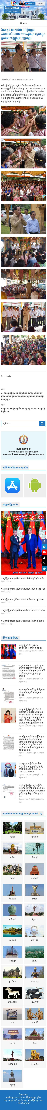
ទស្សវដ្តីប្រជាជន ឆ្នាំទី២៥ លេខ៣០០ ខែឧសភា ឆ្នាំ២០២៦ (22, 599)
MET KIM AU (29, 79)
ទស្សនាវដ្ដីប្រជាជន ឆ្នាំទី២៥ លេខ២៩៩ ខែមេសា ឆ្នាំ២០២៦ (23, 610)
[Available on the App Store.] (12, 486)
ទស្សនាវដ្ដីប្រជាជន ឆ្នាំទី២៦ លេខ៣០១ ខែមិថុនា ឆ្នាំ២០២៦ (23, 589)
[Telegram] (44, 547)
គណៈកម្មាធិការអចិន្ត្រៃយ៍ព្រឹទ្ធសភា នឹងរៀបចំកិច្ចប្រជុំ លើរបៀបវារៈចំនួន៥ (32, 692)
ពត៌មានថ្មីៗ (8, 376)
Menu (25, 23)
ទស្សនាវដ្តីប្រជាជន (10, 505)
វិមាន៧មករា (12, 8)
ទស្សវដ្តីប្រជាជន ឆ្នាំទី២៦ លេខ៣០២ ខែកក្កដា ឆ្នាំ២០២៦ (22, 578)
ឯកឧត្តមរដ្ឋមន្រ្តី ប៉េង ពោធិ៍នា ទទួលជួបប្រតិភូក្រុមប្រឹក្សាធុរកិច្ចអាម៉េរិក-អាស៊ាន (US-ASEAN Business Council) (31, 768)
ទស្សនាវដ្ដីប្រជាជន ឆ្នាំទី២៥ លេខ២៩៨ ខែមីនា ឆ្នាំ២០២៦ (22, 621)
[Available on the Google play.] (35, 486)
